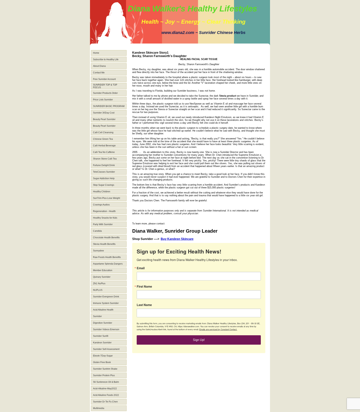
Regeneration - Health (104, 211)
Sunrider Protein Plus (104, 375)
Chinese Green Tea (103, 139)
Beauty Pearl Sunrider (104, 119)
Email (141, 268)
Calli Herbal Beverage (104, 145)
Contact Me (99, 72)
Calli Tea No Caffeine (104, 152)
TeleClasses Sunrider (104, 172)
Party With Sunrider (103, 224)
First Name (144, 286)
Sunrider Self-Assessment (106, 349)
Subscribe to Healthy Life (105, 59)
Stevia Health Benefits (104, 244)
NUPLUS (97, 290)
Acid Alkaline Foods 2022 (106, 395)
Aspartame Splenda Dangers (108, 263)
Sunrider (97, 316)
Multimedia (98, 408)
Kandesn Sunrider (102, 342)
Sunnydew (98, 250)
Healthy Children (101, 191)
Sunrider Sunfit (100, 336)
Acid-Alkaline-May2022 (105, 388)
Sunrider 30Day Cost (103, 112)
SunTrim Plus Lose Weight (106, 198)
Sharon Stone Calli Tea (105, 158)
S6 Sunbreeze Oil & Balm (106, 382)
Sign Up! (199, 339)
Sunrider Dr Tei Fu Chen (105, 401)
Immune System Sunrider (106, 303)
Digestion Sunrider (102, 323)
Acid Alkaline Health (103, 309)
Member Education (102, 270)
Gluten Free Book (102, 362)
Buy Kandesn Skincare (177, 239)
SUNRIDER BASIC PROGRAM (108, 106)
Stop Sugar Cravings (103, 185)
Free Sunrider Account (104, 79)
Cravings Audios (101, 204)
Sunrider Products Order (105, 93)
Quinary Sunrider (101, 277)
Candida (97, 231)
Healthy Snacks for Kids (105, 218)
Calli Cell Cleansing (103, 132)
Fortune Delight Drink (104, 165)
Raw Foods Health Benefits (107, 257)
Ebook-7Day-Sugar (103, 355)
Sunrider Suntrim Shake (105, 369)
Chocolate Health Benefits (106, 237)
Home (96, 53)
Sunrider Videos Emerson (106, 329)
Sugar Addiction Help (104, 178)
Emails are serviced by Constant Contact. (218, 329)
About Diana (99, 66)
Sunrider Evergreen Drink (106, 296)
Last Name (144, 304)
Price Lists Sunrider (103, 99)
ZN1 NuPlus (99, 283)
